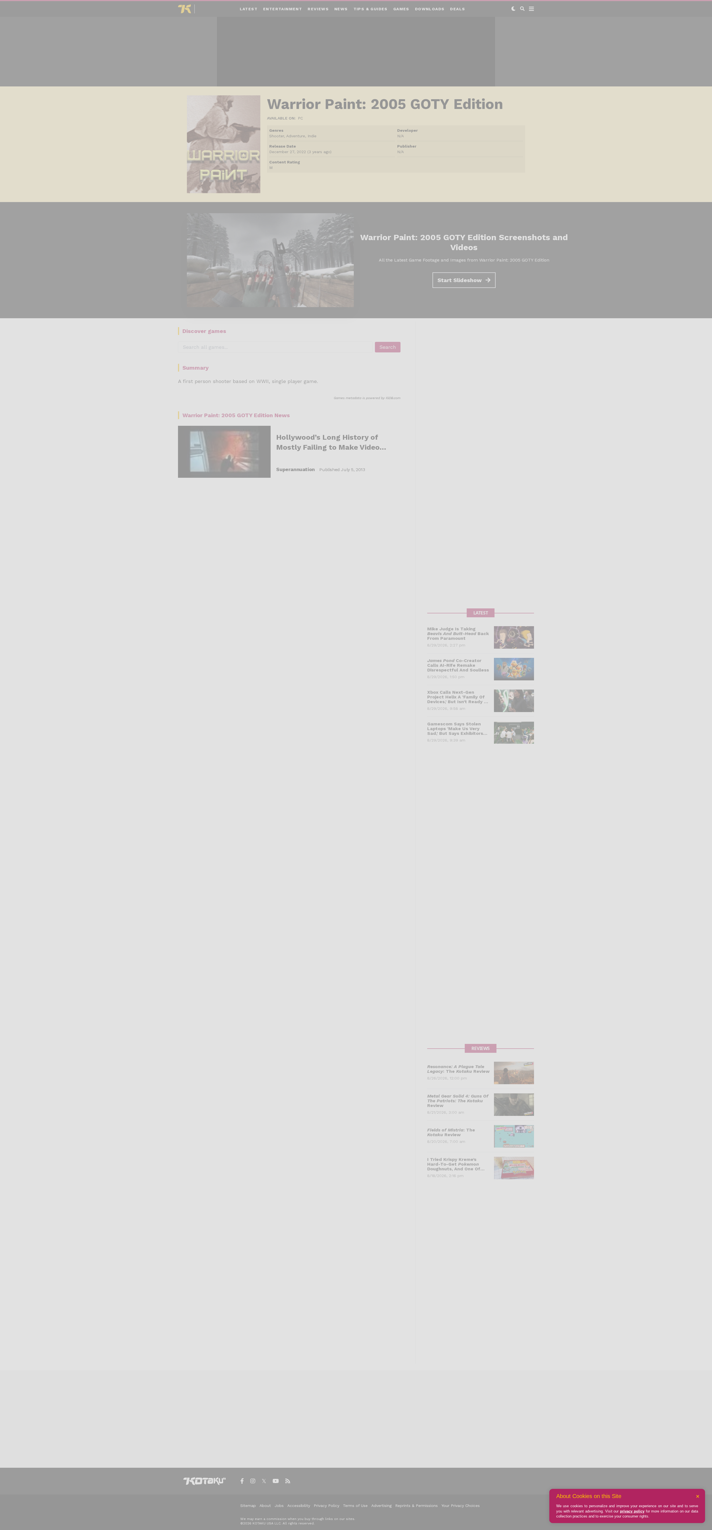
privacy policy (632, 1511)
